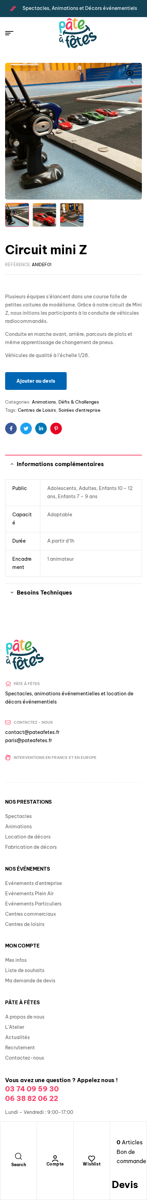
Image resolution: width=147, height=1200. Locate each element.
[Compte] (55, 1158)
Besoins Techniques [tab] (44, 592)
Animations (44, 402)
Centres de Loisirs (37, 410)
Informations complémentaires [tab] (60, 464)
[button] (130, 77)
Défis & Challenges (78, 402)
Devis (125, 1184)
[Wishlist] (91, 1158)
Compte (55, 1164)
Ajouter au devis (35, 381)
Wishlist (92, 1164)
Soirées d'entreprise (79, 410)
